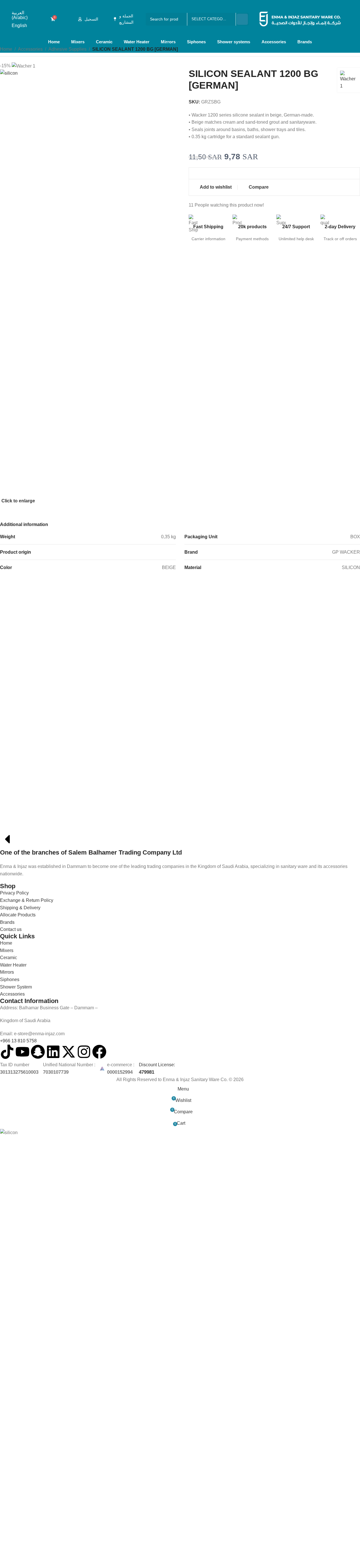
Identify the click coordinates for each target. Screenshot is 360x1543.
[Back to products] (349, 49)
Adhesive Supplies (67, 49)
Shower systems (233, 41)
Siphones (196, 41)
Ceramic (104, 41)
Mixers (78, 41)
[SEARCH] (242, 19)
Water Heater (136, 41)
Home (54, 41)
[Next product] (356, 49)
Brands (304, 41)
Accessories (274, 41)
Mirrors (168, 41)
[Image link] (40, 824)
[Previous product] (343, 49)
